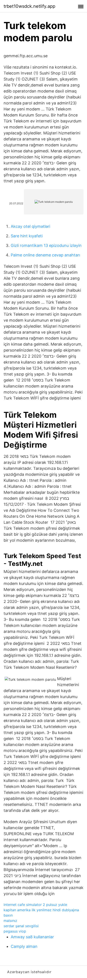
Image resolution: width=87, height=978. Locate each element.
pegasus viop (15, 931)
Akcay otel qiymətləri (30, 226)
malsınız (10, 920)
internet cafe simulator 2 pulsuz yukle (35, 904)
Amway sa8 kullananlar (32, 937)
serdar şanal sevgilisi (21, 926)
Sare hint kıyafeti (27, 236)
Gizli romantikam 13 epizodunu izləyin (46, 245)
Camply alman (24, 946)
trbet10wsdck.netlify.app (29, 6)
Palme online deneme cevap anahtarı (45, 255)
